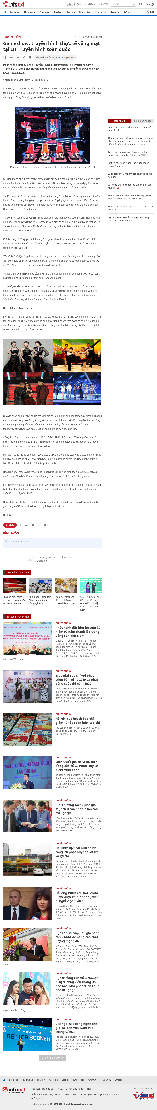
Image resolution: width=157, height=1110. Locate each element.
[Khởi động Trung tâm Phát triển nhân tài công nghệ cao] (40, 585)
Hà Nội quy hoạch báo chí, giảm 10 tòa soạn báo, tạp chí (78, 721)
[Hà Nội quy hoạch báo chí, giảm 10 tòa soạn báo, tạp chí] (27, 729)
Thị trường (30, 11)
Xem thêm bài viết (52, 1058)
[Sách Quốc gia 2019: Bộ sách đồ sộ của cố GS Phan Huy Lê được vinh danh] (27, 772)
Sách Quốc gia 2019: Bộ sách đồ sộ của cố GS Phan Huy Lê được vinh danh (77, 766)
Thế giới (44, 11)
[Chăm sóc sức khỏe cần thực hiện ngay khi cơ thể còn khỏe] (66, 585)
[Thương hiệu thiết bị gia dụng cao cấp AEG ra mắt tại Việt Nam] (14, 585)
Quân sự (114, 11)
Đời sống (14, 11)
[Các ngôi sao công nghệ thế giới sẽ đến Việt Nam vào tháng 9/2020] (27, 1034)
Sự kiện (128, 11)
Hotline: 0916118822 (99, 4)
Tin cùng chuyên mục (18, 616)
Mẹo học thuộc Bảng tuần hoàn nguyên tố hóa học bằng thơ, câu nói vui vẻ (129, 197)
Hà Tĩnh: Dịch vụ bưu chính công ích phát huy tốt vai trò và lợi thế (77, 852)
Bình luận (10, 525)
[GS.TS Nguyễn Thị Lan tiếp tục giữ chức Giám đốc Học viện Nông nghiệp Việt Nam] (91, 585)
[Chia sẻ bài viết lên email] (17, 57)
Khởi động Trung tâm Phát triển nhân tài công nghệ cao (40, 600)
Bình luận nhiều (142, 120)
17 (146, 155)
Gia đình (57, 11)
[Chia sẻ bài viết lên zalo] (11, 57)
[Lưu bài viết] (30, 57)
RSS (152, 11)
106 (117, 187)
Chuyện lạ (100, 11)
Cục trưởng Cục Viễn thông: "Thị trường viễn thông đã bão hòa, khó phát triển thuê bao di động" (77, 984)
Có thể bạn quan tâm (18, 572)
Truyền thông (13, 37)
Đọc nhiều (119, 120)
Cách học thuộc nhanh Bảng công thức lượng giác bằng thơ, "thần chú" (128, 153)
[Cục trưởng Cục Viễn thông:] (27, 988)
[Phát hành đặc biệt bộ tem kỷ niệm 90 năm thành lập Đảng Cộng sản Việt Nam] (27, 638)
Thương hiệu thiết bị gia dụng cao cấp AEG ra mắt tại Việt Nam (14, 600)
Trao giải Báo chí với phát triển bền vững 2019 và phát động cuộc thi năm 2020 (77, 680)
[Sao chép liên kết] (23, 57)
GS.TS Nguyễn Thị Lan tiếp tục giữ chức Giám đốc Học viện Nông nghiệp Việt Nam (91, 603)
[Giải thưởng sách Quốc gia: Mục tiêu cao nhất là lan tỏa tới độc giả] (27, 816)
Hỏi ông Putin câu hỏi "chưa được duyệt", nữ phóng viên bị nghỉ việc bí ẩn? (77, 897)
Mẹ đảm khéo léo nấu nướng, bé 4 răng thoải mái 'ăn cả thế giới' (128, 219)
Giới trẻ (71, 11)
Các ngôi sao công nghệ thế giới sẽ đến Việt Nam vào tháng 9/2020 (76, 1028)
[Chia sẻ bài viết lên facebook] (5, 57)
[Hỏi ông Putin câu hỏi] (27, 903)
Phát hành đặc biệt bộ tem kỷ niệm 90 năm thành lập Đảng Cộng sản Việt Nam (78, 632)
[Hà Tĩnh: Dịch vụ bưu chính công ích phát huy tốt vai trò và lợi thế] (27, 859)
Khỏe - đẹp (85, 11)
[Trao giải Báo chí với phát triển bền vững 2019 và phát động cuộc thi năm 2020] (27, 686)
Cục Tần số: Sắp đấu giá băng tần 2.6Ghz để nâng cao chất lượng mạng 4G (78, 937)
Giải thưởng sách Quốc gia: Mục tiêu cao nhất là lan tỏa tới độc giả (77, 809)
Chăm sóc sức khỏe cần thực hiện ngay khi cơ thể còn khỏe (65, 600)
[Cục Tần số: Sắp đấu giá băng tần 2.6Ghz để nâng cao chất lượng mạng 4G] (27, 944)
